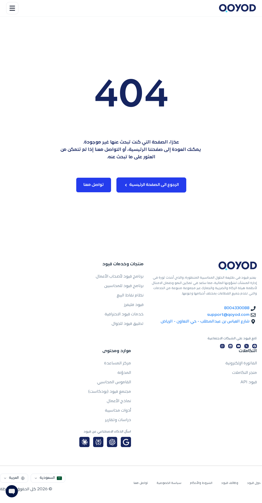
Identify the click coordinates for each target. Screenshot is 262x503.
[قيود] (237, 8)
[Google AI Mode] (126, 442)
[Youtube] (238, 346)
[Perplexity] (98, 442)
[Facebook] (254, 346)
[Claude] (84, 442)
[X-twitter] (246, 346)
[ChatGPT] (112, 442)
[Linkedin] (230, 346)
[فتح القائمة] (12, 8)
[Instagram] (222, 346)
